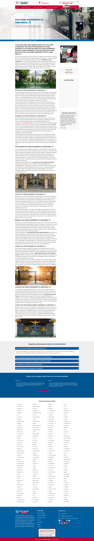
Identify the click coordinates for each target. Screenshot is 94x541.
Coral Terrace (51, 423)
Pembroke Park (35, 427)
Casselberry (66, 486)
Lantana (34, 467)
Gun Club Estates (20, 440)
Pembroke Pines (67, 448)
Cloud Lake (19, 410)
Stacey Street (19, 427)
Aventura (50, 453)
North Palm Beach (36, 478)
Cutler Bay (50, 474)
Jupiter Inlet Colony (20, 421)
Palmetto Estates (36, 489)
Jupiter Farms (35, 469)
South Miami (35, 463)
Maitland (65, 472)
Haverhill (18, 476)
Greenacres (51, 469)
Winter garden (66, 461)
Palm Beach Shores (20, 450)
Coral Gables (51, 480)
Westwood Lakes (36, 457)
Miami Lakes (51, 433)
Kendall (65, 419)
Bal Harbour (19, 491)
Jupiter (65, 406)
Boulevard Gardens (20, 463)
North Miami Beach (52, 472)
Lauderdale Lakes (52, 450)
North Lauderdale (52, 476)
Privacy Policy (39, 522)
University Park (51, 425)
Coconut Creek (51, 495)
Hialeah (65, 453)
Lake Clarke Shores (20, 501)
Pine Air (18, 478)
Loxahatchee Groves (21, 499)
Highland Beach (35, 410)
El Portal (18, 482)
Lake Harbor (19, 406)
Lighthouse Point (36, 455)
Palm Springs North (36, 416)
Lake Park (34, 438)
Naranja (34, 461)
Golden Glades (51, 442)
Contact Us (39, 526)
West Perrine (35, 446)
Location (38, 524)
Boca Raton (66, 431)
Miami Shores (35, 448)
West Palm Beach (67, 438)
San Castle (35, 408)
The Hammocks (51, 497)
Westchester (51, 431)
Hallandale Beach (52, 463)
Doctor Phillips (66, 474)
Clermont (65, 465)
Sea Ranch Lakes (20, 433)
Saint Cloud (66, 489)
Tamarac (65, 408)
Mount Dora (66, 482)
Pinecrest (50, 406)
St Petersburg (66, 501)
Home (18, 7)
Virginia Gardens (20, 480)
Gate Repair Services (25, 7)
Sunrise (65, 429)
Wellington (50, 501)
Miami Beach (66, 425)
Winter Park (66, 457)
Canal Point (19, 425)
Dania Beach (51, 436)
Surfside (34, 419)
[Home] (22, 2)
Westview (34, 453)
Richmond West (51, 457)
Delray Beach (66, 410)
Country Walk (35, 501)
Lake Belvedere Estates (37, 412)
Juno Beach (35, 404)
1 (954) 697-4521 (67, 3)
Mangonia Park (20, 472)
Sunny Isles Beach (52, 410)
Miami (65, 455)
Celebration (66, 495)
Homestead (66, 412)
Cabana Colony (20, 489)
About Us (39, 519)
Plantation (66, 427)
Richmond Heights (36, 450)
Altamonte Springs (67, 459)
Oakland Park (51, 478)
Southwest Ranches (36, 429)
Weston (65, 414)
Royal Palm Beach (52, 467)
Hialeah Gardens (51, 416)
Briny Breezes (19, 431)
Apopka (65, 478)
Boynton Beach (67, 421)
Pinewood (50, 404)
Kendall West (51, 459)
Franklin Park (19, 448)
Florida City (35, 459)
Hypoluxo (19, 486)
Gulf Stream (19, 444)
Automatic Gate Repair (41, 515)
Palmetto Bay (51, 419)
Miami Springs (35, 480)
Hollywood (66, 446)
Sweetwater (51, 408)
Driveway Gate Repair (37, 7)
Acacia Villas (19, 416)
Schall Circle (19, 455)
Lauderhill (66, 416)
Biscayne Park (19, 495)
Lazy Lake (19, 404)
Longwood (66, 484)
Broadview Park (36, 436)
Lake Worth (51, 461)
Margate (50, 491)
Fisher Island (19, 419)
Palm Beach (35, 442)
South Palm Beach (20, 461)
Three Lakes (35, 486)
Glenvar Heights (36, 499)
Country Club (51, 482)
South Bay (35, 414)
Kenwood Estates (20, 453)
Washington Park (20, 465)
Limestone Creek (20, 457)
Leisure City (51, 427)
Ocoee (65, 480)
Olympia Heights (36, 482)
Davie (65, 433)
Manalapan (19, 423)
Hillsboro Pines (20, 429)
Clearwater (66, 499)
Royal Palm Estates (36, 406)
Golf (18, 414)
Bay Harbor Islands (36, 421)
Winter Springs (66, 476)
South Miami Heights (52, 455)
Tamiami (50, 486)
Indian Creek (19, 408)
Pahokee (34, 431)
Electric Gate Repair (41, 513)
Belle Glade (51, 429)
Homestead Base (20, 446)
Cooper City (51, 448)
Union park (66, 493)
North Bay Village (36, 433)
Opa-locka (35, 493)
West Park (35, 484)
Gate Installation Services (51, 7)
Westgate (34, 444)
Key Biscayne (35, 474)
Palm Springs (51, 421)
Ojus (34, 495)
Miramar (65, 444)
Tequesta (34, 423)
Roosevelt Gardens (20, 493)
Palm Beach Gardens (52, 489)
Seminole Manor (20, 484)
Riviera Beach (51, 446)
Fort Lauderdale (67, 450)
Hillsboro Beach (20, 469)
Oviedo (65, 467)
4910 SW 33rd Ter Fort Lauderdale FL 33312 (69, 518)
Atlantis (18, 474)
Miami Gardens (67, 436)
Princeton (50, 438)
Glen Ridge (19, 412)
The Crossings (51, 412)
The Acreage (51, 465)
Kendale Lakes (51, 484)
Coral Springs (66, 442)
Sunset (34, 491)
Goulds (34, 465)
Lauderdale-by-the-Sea (37, 425)
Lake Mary (20, 40)
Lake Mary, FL (45, 3)
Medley (18, 438)
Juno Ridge (19, 436)
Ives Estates (51, 414)
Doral (65, 404)
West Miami (35, 440)
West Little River (51, 440)
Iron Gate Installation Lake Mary (30, 40)
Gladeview (35, 476)
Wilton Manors (35, 472)
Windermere (66, 463)
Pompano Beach (67, 440)
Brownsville (35, 497)
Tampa (65, 497)
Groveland (66, 491)
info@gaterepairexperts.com (66, 516)
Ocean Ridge (19, 467)
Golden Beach (19, 442)
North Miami (51, 499)
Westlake (19, 459)
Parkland (50, 444)
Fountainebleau (51, 493)
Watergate (19, 497)
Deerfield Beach (67, 423)
